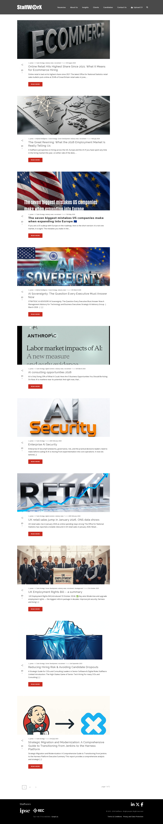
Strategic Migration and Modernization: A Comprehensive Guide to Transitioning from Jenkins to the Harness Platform (66, 746)
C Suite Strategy (40, 63)
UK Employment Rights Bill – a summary (55, 592)
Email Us (55, 816)
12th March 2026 (76, 290)
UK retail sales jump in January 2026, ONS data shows (63, 519)
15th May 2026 (70, 214)
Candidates (108, 7)
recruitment (57, 63)
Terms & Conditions (115, 817)
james (31, 63)
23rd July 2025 (54, 739)
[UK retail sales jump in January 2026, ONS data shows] (63, 492)
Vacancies (61, 7)
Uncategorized (79, 588)
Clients (96, 7)
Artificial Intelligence (41, 139)
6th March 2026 (80, 369)
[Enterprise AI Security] (63, 417)
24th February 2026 (74, 516)
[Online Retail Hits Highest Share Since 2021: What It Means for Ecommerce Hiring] (63, 39)
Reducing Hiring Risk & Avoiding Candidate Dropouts (63, 667)
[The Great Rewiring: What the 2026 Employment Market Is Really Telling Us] (63, 115)
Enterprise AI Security (42, 444)
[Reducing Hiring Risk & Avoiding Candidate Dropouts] (63, 640)
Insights (85, 7)
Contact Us (122, 7)
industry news (49, 63)
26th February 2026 (56, 441)
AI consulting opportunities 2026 (50, 372)
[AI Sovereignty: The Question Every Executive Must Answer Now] (63, 266)
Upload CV (138, 7)
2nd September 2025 (76, 663)
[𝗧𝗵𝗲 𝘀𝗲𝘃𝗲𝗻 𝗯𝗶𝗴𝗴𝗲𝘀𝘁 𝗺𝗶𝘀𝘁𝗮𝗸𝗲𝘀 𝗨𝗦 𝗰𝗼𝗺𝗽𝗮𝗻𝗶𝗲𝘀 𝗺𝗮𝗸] (63, 191)
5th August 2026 (71, 63)
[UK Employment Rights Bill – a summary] (63, 565)
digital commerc (50, 369)
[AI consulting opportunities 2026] (63, 345)
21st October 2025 (93, 588)
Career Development (64, 139)
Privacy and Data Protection (133, 817)
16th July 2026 (95, 139)
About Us (74, 7)
